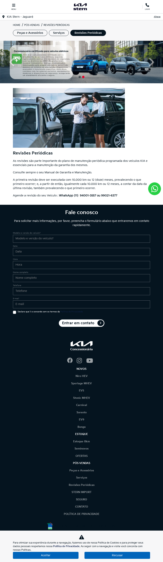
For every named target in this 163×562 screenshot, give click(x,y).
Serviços (81, 477)
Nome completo (20, 272)
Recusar (117, 555)
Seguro (81, 499)
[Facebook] (72, 361)
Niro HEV (82, 376)
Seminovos (81, 448)
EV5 (81, 390)
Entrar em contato (78, 323)
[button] (12, 62)
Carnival (81, 405)
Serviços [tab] (59, 33)
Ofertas (82, 456)
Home (16, 25)
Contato (81, 506)
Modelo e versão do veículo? (27, 233)
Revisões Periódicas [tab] (88, 33)
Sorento (82, 412)
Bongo (82, 427)
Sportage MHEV (81, 383)
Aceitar (45, 555)
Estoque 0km (81, 441)
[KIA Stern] (81, 7)
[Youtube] (91, 361)
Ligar (147, 8)
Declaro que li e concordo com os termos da (50, 312)
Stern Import (81, 492)
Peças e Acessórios (81, 470)
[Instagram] (81, 361)
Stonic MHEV (81, 398)
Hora (15, 259)
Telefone (17, 285)
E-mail (16, 298)
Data (15, 246)
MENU (13, 9)
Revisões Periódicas (81, 485)
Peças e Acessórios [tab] (30, 33)
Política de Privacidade (71, 312)
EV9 (81, 419)
